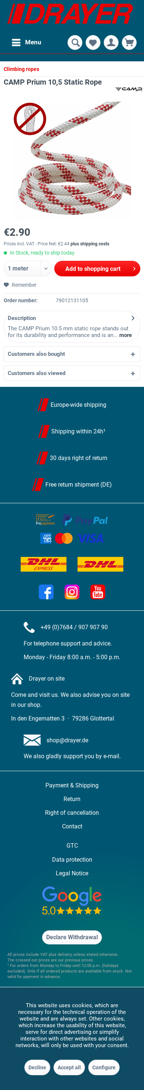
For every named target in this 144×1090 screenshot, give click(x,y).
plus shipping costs (90, 243)
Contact (72, 826)
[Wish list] (93, 42)
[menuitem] (26, 42)
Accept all (69, 1067)
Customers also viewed (36, 373)
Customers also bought (36, 354)
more (125, 335)
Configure (104, 1067)
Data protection (72, 859)
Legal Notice (72, 873)
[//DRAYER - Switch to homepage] (70, 17)
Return (72, 799)
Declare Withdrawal (72, 937)
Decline (37, 1067)
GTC (72, 845)
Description (22, 318)
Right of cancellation (72, 812)
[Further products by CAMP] (129, 89)
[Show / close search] (75, 42)
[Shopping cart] (129, 42)
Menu (33, 42)
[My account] (111, 42)
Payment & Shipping (72, 785)
